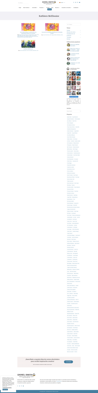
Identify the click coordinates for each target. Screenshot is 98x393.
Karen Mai (69, 239)
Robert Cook (75, 315)
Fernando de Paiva (70, 189)
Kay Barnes (69, 245)
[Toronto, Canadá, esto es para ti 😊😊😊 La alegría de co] (78, 73)
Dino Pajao (77, 177)
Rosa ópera (75, 287)
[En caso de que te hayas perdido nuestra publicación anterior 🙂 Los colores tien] (69, 83)
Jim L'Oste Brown (70, 225)
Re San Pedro (69, 317)
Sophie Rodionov (70, 331)
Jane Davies (75, 219)
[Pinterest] (77, 2)
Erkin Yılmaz (76, 183)
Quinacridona (69, 305)
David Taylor (76, 175)
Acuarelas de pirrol (74, 303)
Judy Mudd (69, 237)
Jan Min (78, 217)
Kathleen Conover (76, 241)
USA (37, 50)
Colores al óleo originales (71, 289)
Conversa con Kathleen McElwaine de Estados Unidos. (52, 33)
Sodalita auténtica (75, 329)
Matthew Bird (69, 269)
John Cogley (52, 34)
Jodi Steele (75, 227)
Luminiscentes (74, 259)
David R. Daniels (70, 175)
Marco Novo (75, 261)
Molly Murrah (69, 277)
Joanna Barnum (69, 227)
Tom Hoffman (75, 339)
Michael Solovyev (70, 273)
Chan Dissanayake (70, 159)
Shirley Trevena (77, 325)
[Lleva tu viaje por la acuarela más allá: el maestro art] (74, 83)
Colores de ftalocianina (71, 299)
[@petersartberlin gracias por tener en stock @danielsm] (78, 83)
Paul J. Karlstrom (70, 293)
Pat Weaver (74, 291)
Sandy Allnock (69, 319)
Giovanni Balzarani (70, 203)
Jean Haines (69, 223)
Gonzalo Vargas (69, 205)
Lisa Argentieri (75, 253)
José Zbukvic (77, 235)
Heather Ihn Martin (29, 35)
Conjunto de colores (70, 167)
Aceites (77, 285)
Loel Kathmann (26, 36)
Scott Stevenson (75, 321)
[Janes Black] (68, 57)
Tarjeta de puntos (70, 181)
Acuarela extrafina (70, 187)
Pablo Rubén (69, 291)
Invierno (75, 351)
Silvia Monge (75, 327)
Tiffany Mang (69, 339)
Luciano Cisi (75, 257)
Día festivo (69, 213)
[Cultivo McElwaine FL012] (28, 40)
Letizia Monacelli (70, 251)
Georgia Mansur (74, 197)
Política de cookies (55, 391)
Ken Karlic (73, 245)
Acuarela (68, 349)
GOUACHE (75, 205)
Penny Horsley (74, 295)
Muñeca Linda (69, 253)
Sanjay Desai (75, 319)
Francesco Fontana (70, 191)
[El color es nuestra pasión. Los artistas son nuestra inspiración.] (78, 88)
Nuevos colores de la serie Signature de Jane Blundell (75, 59)
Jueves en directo (77, 337)
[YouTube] (79, 2)
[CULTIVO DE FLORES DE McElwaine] (52, 23)
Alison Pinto (21, 34)
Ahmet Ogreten (77, 118)
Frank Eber (76, 191)
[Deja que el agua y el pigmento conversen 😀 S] (74, 88)
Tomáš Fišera (75, 341)
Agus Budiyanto (75, 116)
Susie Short (75, 333)
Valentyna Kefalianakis (75, 343)
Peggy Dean (69, 295)
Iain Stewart (74, 213)
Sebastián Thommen (70, 323)
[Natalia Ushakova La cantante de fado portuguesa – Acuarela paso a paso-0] (68, 53)
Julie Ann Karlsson (75, 237)
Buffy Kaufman (31, 34)
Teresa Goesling (74, 335)
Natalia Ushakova (70, 279)
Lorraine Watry (69, 257)
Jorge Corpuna (69, 233)
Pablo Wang (76, 293)
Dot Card (28, 50)
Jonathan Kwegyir (76, 231)
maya (68, 271)
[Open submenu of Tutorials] (80, 37)
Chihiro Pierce (36, 34)
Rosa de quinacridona (70, 309)
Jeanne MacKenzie (75, 223)
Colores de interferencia (76, 215)
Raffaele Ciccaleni (70, 311)
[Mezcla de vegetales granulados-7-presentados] (68, 43)
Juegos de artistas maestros (72, 267)
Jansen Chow (69, 221)
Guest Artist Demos (46, 34)
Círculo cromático (70, 171)
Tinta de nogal (77, 345)
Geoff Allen (75, 195)
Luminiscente (69, 259)
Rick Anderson (69, 315)
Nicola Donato (77, 281)
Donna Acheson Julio (70, 179)
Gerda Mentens (69, 199)
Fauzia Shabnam (77, 187)
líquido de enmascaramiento (72, 265)
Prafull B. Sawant (70, 301)
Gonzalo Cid (76, 203)
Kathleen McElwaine (20, 36)
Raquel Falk (77, 313)
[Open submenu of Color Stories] (80, 32)
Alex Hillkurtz (69, 120)
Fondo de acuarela (74, 349)
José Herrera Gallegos (71, 235)
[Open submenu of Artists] (80, 30)
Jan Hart (74, 217)
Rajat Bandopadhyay (70, 313)
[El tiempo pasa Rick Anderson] (68, 62)
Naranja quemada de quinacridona (73, 307)
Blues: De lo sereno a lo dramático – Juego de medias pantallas (75, 50)
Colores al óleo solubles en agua (72, 347)
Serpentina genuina (70, 325)
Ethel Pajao (23, 35)
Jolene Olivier (69, 231)
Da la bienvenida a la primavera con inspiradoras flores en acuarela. (28, 33)
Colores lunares (69, 261)
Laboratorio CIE (75, 161)
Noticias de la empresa (71, 173)
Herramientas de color (71, 169)
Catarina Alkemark (70, 157)
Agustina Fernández (70, 118)
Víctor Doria (69, 345)
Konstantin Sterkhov (70, 247)
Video (62, 34)
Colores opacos (69, 287)
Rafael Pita (77, 309)
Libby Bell (75, 251)
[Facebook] (73, 2)
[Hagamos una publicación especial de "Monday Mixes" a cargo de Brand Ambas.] (78, 78)
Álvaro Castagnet (70, 122)
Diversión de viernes (70, 193)
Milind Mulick (76, 273)
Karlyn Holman (69, 241)
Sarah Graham (69, 321)
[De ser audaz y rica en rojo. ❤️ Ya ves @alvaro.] (74, 73)
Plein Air (77, 299)
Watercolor (30, 37)
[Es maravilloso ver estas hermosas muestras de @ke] (69, 93)
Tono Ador (69, 343)
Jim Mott (75, 225)
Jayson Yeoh (75, 221)
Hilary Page (76, 211)
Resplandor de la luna (76, 277)
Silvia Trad (21, 37)
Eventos (73, 185)
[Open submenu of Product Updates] (80, 34)
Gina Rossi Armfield (70, 201)
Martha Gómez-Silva (32, 36)
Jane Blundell (34, 35)
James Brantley (69, 217)
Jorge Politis (69, 197)
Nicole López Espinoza (71, 285)
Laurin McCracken (70, 249)
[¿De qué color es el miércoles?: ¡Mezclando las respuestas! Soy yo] (78, 93)
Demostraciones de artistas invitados (73, 207)
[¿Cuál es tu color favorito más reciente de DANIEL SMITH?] (69, 78)
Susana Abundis (70, 333)
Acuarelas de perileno (70, 297)
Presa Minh (69, 275)
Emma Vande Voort (70, 183)
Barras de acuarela (70, 351)
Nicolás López (69, 283)
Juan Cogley (69, 229)
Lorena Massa (75, 255)
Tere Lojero (69, 335)
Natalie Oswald (76, 279)
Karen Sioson (73, 239)
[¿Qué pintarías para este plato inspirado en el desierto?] (74, 93)
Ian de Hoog (69, 215)
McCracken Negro (73, 271)
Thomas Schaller (70, 337)
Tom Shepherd (69, 341)
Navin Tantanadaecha (71, 281)
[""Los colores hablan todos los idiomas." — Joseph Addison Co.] (74, 78)
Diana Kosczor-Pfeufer (71, 177)
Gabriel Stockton (70, 195)
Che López (76, 159)
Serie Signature (69, 327)
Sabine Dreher (75, 317)
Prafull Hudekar (76, 301)
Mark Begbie (69, 263)
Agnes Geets (69, 116)
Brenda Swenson (26, 34)
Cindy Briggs (19, 35)
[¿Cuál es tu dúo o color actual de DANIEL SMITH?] (69, 73)
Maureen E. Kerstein (76, 269)
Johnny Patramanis (75, 229)
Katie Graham (77, 243)
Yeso (74, 199)
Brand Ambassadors (23, 50)
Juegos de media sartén (71, 209)
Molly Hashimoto (74, 275)
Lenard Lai (76, 249)
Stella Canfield (26, 37)
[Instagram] (75, 2)
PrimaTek (68, 303)
